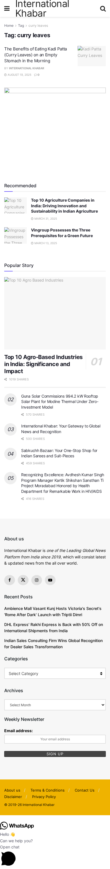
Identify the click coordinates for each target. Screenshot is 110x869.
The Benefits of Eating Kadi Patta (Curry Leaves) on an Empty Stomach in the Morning (35, 54)
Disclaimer (13, 796)
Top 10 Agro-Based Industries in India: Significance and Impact (43, 364)
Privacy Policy (44, 796)
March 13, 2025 (45, 243)
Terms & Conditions (47, 790)
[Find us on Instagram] (36, 580)
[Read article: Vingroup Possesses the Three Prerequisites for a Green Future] (15, 235)
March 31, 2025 (45, 218)
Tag (21, 25)
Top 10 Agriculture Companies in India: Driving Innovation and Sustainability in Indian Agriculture (64, 205)
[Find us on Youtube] (50, 580)
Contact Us (84, 790)
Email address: (18, 730)
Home (9, 25)
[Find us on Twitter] (23, 580)
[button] (55, 818)
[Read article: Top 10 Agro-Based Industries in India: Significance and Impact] (55, 313)
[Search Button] (103, 8)
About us (12, 790)
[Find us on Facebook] (9, 580)
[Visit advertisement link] (55, 130)
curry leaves (38, 25)
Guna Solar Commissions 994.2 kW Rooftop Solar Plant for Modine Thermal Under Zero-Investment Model (59, 401)
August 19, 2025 (19, 74)
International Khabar (26, 68)
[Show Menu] (7, 8)
